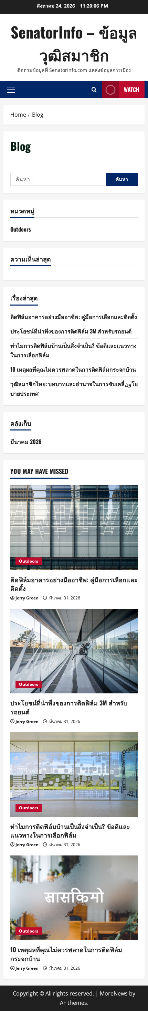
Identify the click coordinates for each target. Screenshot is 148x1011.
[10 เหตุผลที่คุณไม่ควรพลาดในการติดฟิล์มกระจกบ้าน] (74, 897)
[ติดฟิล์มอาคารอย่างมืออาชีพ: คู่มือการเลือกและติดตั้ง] (74, 527)
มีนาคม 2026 (26, 441)
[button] (10, 89)
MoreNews (114, 993)
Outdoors (20, 229)
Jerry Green (27, 598)
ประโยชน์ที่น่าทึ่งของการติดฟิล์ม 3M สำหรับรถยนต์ (70, 331)
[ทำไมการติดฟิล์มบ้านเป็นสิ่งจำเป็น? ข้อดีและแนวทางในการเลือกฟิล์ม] (74, 774)
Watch (131, 89)
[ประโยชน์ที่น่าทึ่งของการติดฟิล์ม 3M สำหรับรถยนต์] (74, 651)
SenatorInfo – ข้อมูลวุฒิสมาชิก (74, 43)
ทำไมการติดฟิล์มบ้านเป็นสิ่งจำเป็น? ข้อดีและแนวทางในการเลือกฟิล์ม (70, 830)
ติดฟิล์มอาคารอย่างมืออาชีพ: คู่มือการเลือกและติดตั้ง (73, 316)
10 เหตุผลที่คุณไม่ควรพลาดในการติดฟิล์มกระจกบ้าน (73, 369)
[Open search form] (94, 89)
